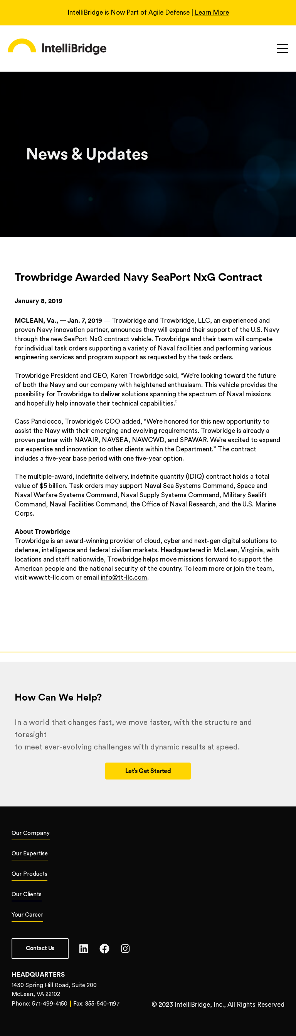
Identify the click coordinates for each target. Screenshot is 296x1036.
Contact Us (40, 948)
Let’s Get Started (148, 771)
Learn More (212, 12)
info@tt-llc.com (124, 577)
